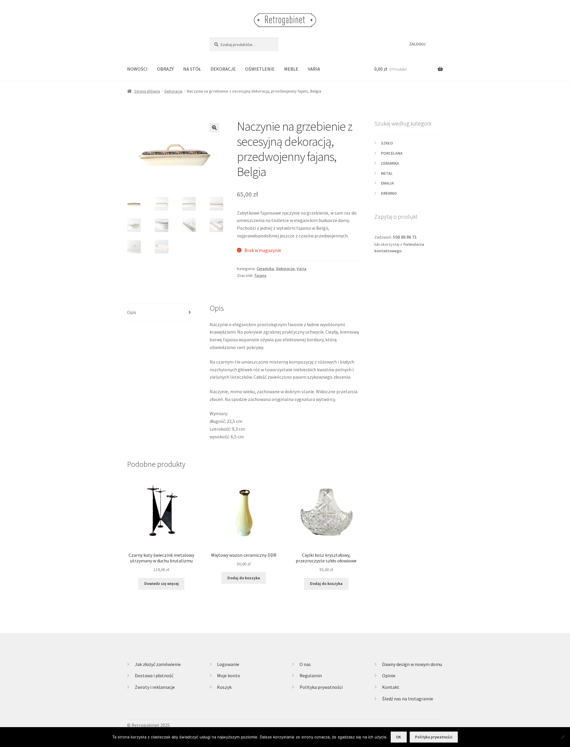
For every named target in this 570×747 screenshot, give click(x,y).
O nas (305, 664)
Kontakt (390, 687)
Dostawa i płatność (154, 675)
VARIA (314, 69)
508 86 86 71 (405, 237)
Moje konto (228, 675)
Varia (301, 268)
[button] (214, 127)
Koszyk (224, 687)
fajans (260, 275)
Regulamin (311, 675)
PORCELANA (392, 153)
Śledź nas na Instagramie (407, 699)
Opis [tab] (131, 312)
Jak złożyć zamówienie (158, 664)
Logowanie (228, 664)
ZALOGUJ (417, 44)
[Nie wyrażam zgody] (563, 737)
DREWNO (389, 193)
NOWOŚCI (137, 69)
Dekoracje (173, 91)
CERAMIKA (390, 163)
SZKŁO (387, 143)
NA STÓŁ (192, 69)
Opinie (388, 675)
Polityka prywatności (321, 687)
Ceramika (265, 268)
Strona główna (147, 91)
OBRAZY (165, 69)
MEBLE (291, 69)
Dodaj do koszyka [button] (243, 578)
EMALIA (387, 183)
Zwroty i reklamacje (155, 687)
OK (398, 737)
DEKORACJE (223, 69)
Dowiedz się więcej (161, 583)
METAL (387, 173)
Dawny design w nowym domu (412, 664)
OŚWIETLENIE (260, 69)
